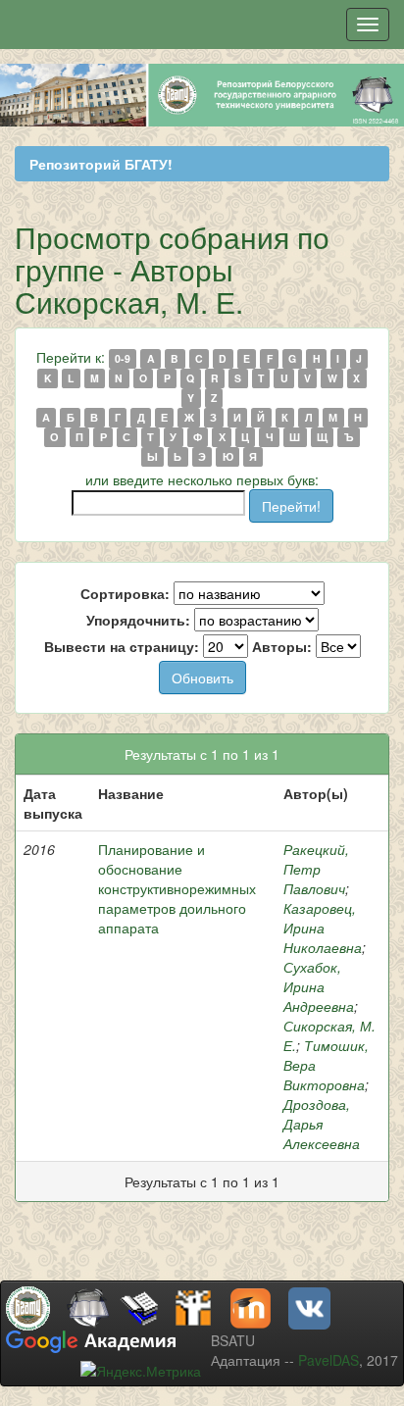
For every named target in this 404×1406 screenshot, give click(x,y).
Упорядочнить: (138, 619)
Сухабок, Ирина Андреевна (318, 986)
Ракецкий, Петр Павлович (316, 868)
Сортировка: (125, 593)
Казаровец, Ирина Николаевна (322, 927)
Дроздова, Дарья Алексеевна (321, 1123)
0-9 (122, 358)
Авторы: (282, 646)
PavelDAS (328, 1360)
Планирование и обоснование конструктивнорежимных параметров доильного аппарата (177, 888)
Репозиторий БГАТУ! (101, 164)
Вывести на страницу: (121, 646)
